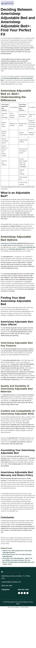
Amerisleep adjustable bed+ (16, 249)
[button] (27, 2)
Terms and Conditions (14, 607)
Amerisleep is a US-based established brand (14, 243)
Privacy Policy (24, 607)
